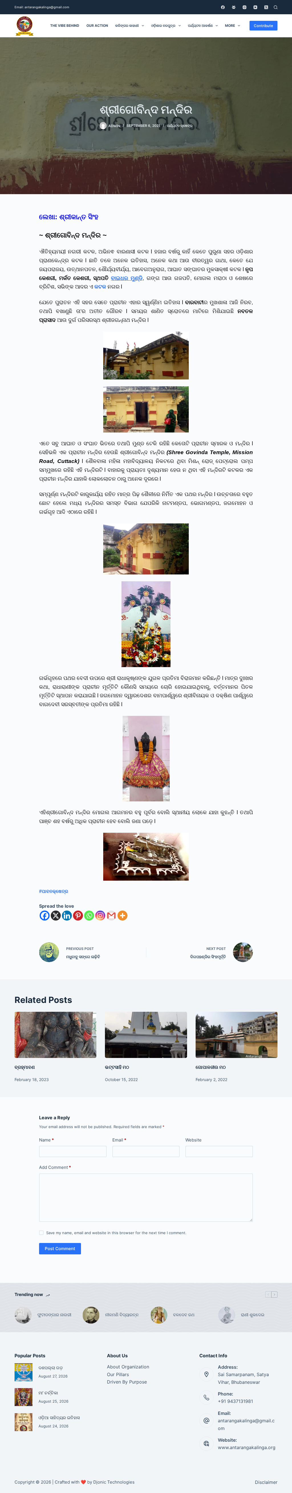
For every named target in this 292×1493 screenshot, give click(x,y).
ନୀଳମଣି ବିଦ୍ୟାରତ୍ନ (122, 1314)
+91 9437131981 (235, 1401)
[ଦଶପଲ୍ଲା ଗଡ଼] (24, 1372)
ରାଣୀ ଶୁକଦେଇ (253, 1314)
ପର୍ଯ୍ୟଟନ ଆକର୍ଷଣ (200, 25)
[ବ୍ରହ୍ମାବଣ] (55, 1035)
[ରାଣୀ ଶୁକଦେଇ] (226, 1315)
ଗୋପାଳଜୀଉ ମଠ (211, 1067)
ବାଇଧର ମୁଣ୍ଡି (127, 278)
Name (46, 1140)
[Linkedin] (67, 916)
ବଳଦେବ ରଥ (183, 1314)
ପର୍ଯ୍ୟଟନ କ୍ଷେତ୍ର (179, 125)
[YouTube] (255, 7)
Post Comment (60, 1248)
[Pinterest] (78, 916)
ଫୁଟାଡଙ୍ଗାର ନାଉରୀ (54, 1314)
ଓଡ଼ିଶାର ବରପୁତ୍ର (163, 25)
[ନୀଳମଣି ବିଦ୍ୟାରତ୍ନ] (91, 1315)
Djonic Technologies (114, 1482)
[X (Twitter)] (266, 7)
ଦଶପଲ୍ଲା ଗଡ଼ (50, 1367)
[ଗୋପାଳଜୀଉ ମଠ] (236, 1035)
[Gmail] (111, 916)
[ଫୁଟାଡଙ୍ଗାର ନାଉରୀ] (23, 1315)
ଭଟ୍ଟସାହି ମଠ (117, 1067)
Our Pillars (118, 1374)
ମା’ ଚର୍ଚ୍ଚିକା (48, 1393)
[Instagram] (244, 7)
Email (119, 1140)
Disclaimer (266, 1482)
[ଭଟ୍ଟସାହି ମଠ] (146, 1035)
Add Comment (55, 1167)
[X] (56, 916)
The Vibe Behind (64, 25)
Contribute (263, 25)
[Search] (275, 7)
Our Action (97, 25)
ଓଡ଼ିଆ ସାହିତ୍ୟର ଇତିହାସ (59, 1417)
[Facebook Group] (234, 7)
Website (193, 1140)
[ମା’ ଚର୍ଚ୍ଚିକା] (24, 1397)
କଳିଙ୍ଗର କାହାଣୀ (127, 25)
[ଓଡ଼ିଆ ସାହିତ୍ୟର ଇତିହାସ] (24, 1422)
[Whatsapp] (89, 916)
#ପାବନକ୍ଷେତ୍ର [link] (53, 891)
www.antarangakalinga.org (246, 1447)
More (230, 25)
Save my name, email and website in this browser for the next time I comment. (116, 1232)
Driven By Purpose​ (127, 1382)
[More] (122, 916)
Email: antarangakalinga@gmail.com (42, 7)
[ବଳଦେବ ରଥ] (158, 1315)
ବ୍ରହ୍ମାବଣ (25, 1067)
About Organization (128, 1367)
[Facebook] (223, 7)
